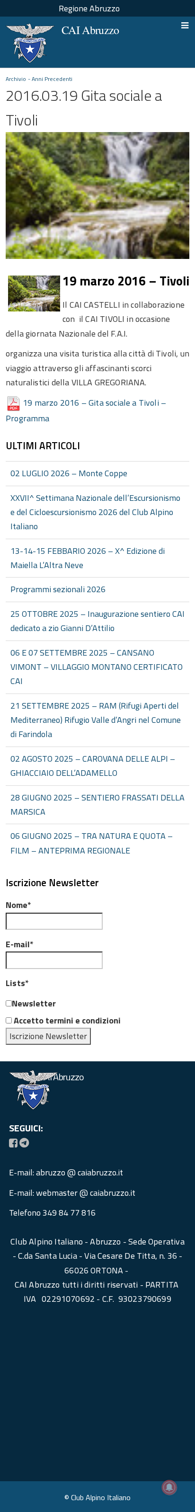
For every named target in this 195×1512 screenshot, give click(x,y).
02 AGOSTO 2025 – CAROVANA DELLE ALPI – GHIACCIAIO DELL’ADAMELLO (92, 765)
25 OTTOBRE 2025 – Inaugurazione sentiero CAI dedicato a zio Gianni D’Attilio (97, 620)
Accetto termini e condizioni (66, 1020)
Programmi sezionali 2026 (58, 589)
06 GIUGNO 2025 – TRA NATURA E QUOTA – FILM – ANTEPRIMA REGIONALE (91, 842)
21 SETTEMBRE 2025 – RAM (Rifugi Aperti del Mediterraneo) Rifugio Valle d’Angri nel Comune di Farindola (95, 720)
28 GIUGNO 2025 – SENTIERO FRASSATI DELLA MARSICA (97, 804)
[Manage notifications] (169, 1487)
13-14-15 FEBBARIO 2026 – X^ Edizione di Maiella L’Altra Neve (87, 557)
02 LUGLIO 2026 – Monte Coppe (68, 473)
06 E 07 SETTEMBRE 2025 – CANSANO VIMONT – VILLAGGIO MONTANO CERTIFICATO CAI (96, 667)
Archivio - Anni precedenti (39, 78)
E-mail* (20, 944)
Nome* (18, 904)
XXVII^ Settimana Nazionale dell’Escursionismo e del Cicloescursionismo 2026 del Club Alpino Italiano (95, 512)
